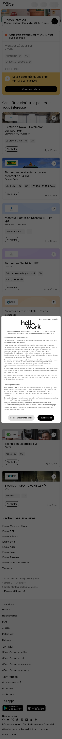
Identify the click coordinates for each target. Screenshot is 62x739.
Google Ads (48, 387)
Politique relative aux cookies (14, 409)
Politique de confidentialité (38, 407)
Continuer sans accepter (48, 319)
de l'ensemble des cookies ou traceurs (30, 345)
